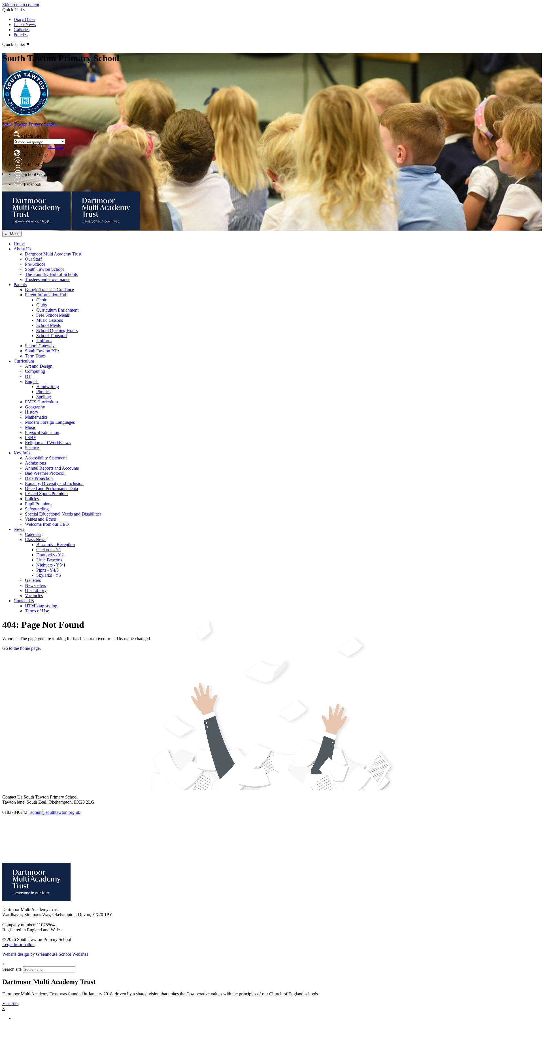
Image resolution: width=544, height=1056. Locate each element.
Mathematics (36, 417)
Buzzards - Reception (55, 544)
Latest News (25, 24)
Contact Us (24, 600)
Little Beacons (49, 559)
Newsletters (35, 585)
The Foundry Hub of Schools (51, 274)
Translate (56, 146)
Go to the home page (21, 648)
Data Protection (39, 478)
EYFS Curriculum (41, 401)
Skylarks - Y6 (48, 575)
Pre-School (35, 264)
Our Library (35, 590)
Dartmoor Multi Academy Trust (53, 254)
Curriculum (24, 361)
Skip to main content (20, 4)
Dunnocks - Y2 (50, 554)
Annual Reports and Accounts (52, 468)
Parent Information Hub (46, 294)
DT (28, 376)
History (31, 412)
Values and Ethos (40, 519)
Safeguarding (37, 508)
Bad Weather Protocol (44, 473)
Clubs (41, 305)
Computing (35, 371)
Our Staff (33, 259)
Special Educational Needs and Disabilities (63, 514)
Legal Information (18, 944)
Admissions (35, 463)
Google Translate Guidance (49, 289)
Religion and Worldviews (48, 442)
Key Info (22, 452)
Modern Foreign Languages (50, 422)
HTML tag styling (41, 605)
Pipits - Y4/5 (47, 570)
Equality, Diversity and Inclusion (54, 483)
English (32, 381)
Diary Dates (24, 19)
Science (32, 447)
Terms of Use (37, 610)
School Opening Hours (57, 330)
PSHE (30, 437)
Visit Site (10, 1003)
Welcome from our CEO (47, 524)
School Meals (48, 325)
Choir (41, 299)
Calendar (33, 534)
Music (30, 427)
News (19, 529)
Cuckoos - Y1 (48, 549)
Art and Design (38, 366)
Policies (20, 34)
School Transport (51, 335)
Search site (12, 969)
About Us (22, 248)
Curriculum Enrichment (57, 310)
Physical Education (42, 432)
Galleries (21, 29)
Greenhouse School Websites (62, 954)
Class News (35, 539)
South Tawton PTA (42, 350)
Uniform (44, 340)
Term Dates (35, 356)
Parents (20, 284)
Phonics (43, 391)
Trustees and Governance (47, 279)
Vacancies (34, 595)
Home (19, 243)
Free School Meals (53, 315)
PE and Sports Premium (46, 493)
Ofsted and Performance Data (51, 488)
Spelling (43, 396)
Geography (35, 406)
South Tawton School (44, 269)
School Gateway (40, 345)
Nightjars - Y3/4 (50, 565)
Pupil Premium (38, 503)
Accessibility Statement (46, 457)
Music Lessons (49, 320)
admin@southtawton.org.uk (55, 812)
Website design (15, 954)
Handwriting (47, 386)
